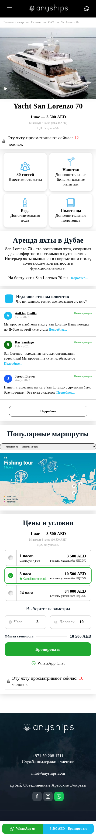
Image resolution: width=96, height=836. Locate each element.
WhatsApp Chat (51, 663)
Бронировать (48, 649)
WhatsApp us (25, 828)
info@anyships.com (48, 773)
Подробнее (48, 411)
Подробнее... (78, 278)
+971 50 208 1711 (48, 755)
